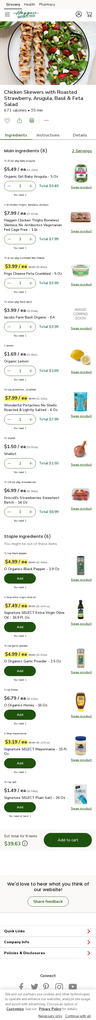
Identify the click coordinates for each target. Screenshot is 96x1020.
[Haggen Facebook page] (22, 986)
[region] (48, 1004)
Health (29, 4)
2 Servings (82, 151)
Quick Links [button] (14, 931)
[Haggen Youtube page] (73, 986)
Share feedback (48, 901)
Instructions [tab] (48, 135)
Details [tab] (80, 135)
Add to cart (68, 840)
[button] (78, 14)
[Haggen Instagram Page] (59, 986)
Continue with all (78, 1016)
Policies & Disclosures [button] (24, 953)
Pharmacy (47, 4)
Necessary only (50, 1016)
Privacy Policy (50, 1009)
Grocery (13, 4)
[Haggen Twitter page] (34, 986)
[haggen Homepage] (26, 14)
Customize (15, 1009)
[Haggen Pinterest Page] (46, 986)
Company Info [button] (16, 942)
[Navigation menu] (7, 14)
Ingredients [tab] (16, 135)
